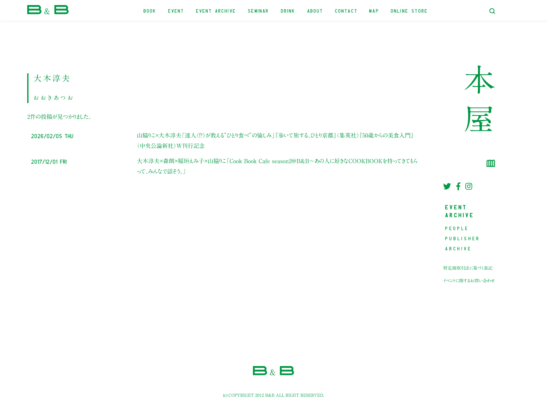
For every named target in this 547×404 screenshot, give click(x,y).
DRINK (288, 10)
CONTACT (346, 10)
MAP (374, 10)
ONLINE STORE (409, 10)
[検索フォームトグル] (492, 11)
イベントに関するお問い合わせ (469, 281)
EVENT (176, 10)
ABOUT (315, 10)
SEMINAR (258, 10)
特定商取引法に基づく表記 (468, 268)
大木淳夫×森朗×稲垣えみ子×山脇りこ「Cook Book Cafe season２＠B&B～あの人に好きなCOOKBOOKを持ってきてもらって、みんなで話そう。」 (277, 166)
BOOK (150, 10)
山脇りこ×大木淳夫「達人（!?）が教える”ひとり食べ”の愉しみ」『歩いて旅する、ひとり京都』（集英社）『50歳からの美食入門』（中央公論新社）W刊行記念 (275, 140)
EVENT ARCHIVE (216, 10)
